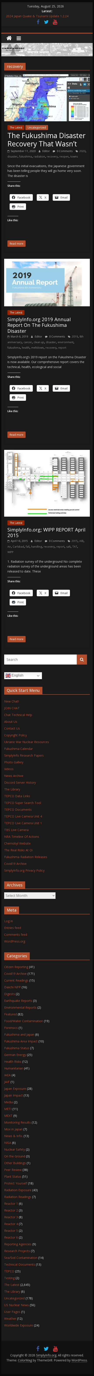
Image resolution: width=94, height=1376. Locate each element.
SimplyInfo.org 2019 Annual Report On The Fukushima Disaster (39, 325)
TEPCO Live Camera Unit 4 (23, 816)
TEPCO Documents (18, 809)
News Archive (13, 776)
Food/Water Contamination (23, 1021)
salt (68, 546)
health (26, 348)
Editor (46, 151)
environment (65, 342)
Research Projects (17, 1251)
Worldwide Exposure (18, 1325)
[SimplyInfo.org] (9, 38)
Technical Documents (19, 1264)
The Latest (16, 127)
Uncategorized (37, 127)
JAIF (7, 1082)
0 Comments (64, 151)
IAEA (7, 1075)
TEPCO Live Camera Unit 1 (23, 823)
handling (36, 546)
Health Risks (12, 1061)
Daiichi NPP (12, 987)
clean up (39, 342)
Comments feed (15, 934)
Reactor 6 (11, 1237)
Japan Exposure (15, 1088)
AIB (81, 541)
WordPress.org (14, 941)
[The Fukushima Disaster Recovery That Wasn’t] (47, 76)
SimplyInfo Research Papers (24, 755)
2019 (75, 336)
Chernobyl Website (17, 843)
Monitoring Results (17, 1122)
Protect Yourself (15, 1183)
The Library (12, 789)
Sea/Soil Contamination (20, 1258)
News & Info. (13, 1136)
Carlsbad (18, 546)
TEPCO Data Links (17, 796)
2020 (82, 151)
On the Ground (14, 1156)
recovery (52, 156)
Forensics (11, 1028)
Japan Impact (13, 1095)
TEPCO (9, 1271)
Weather (10, 1318)
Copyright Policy (15, 735)
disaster (12, 156)
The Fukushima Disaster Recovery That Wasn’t (46, 139)
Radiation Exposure (17, 1190)
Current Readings (16, 980)
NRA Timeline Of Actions (21, 837)
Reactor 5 (11, 1231)
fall (28, 546)
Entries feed (12, 928)
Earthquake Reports (18, 1001)
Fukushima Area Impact (21, 1041)
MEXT (8, 1116)
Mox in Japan (13, 1129)
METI (8, 1109)
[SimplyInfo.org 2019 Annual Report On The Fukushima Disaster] (47, 261)
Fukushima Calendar (18, 749)
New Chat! (11, 701)
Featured (10, 1014)
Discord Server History (20, 782)
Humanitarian (13, 1068)
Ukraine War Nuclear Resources (26, 742)
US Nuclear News (16, 1305)
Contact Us (12, 728)
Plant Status (12, 1176)
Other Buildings (15, 1163)
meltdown (37, 348)
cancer (28, 342)
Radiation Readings (17, 1197)
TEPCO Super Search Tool (22, 803)
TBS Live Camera (16, 830)
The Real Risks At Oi (18, 850)
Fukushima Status (16, 1048)
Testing (9, 1278)
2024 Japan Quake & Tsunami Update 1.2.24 (37, 16)
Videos (9, 769)
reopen (64, 156)
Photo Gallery (13, 762)
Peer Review (13, 1170)
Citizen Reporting (16, 967)
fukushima (25, 156)
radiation (39, 156)
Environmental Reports (20, 1007)
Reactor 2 (11, 1210)
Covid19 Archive (15, 864)
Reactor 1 (11, 1203)
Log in (8, 921)
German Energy (15, 1055)
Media (8, 1102)
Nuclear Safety (14, 1149)
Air (9, 546)
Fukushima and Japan (19, 1034)
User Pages (12, 1312)
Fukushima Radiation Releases (25, 857)
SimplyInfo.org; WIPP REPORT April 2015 (46, 532)
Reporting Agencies (17, 1244)
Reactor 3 (11, 1217)
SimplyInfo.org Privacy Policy (24, 870)
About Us (10, 722)
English (17, 675)
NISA (7, 1143)
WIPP (10, 552)
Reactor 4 (11, 1224)
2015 (74, 541)
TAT (74, 546)
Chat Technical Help (18, 715)
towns (74, 156)
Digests (9, 994)
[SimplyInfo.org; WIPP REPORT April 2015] (47, 452)
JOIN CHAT (12, 708)
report (62, 348)
